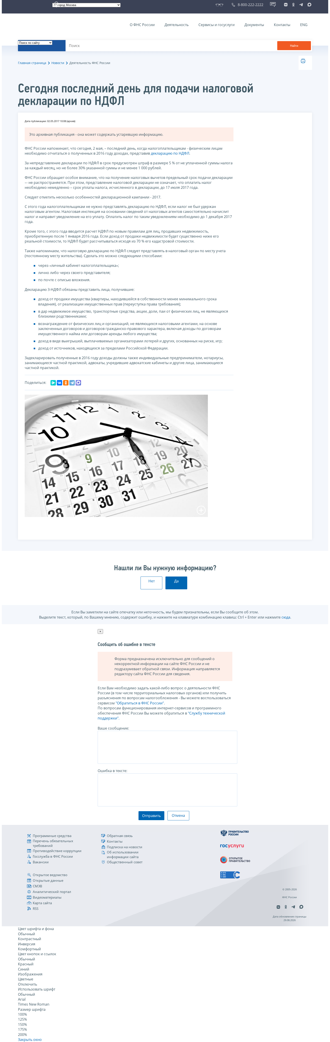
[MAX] (78, 382)
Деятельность (177, 24)
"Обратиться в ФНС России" (140, 703)
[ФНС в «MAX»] (308, 4)
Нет (151, 581)
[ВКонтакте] (59, 382)
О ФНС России (142, 24)
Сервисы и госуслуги (216, 24)
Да (176, 581)
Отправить (151, 815)
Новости (57, 63)
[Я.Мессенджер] (53, 382)
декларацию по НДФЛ (170, 153)
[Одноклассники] (65, 382)
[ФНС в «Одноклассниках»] (293, 4)
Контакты (282, 24)
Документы (254, 24)
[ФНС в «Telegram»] (301, 4)
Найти (294, 45)
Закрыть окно (30, 1039)
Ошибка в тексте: (112, 770)
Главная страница (32, 63)
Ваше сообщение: (113, 728)
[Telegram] (72, 382)
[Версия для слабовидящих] (220, 4)
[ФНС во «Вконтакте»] (285, 4)
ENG (304, 24)
